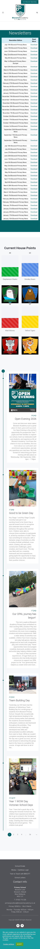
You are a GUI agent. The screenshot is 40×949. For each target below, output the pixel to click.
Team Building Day (19, 700)
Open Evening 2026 (25, 418)
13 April (12, 798)
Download (34, 45)
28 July (33, 415)
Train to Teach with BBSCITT (20, 874)
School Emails (20, 866)
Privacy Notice (20, 931)
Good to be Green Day (21, 513)
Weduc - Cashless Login (20, 870)
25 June (11, 697)
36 (30, 834)
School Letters (20, 878)
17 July (11, 510)
